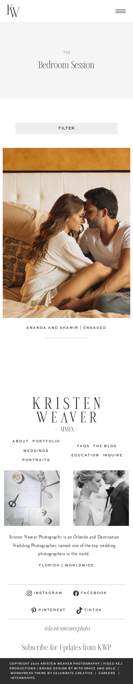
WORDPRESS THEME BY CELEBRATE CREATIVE (52, 673)
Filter (66, 128)
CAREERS (107, 673)
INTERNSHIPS (23, 678)
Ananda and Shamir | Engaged (66, 328)
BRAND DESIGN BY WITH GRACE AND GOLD (77, 668)
